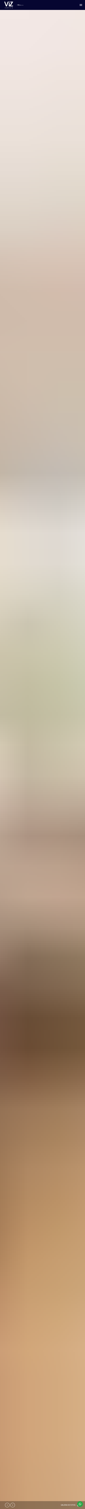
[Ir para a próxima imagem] (12, 1505)
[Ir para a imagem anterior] (7, 1505)
